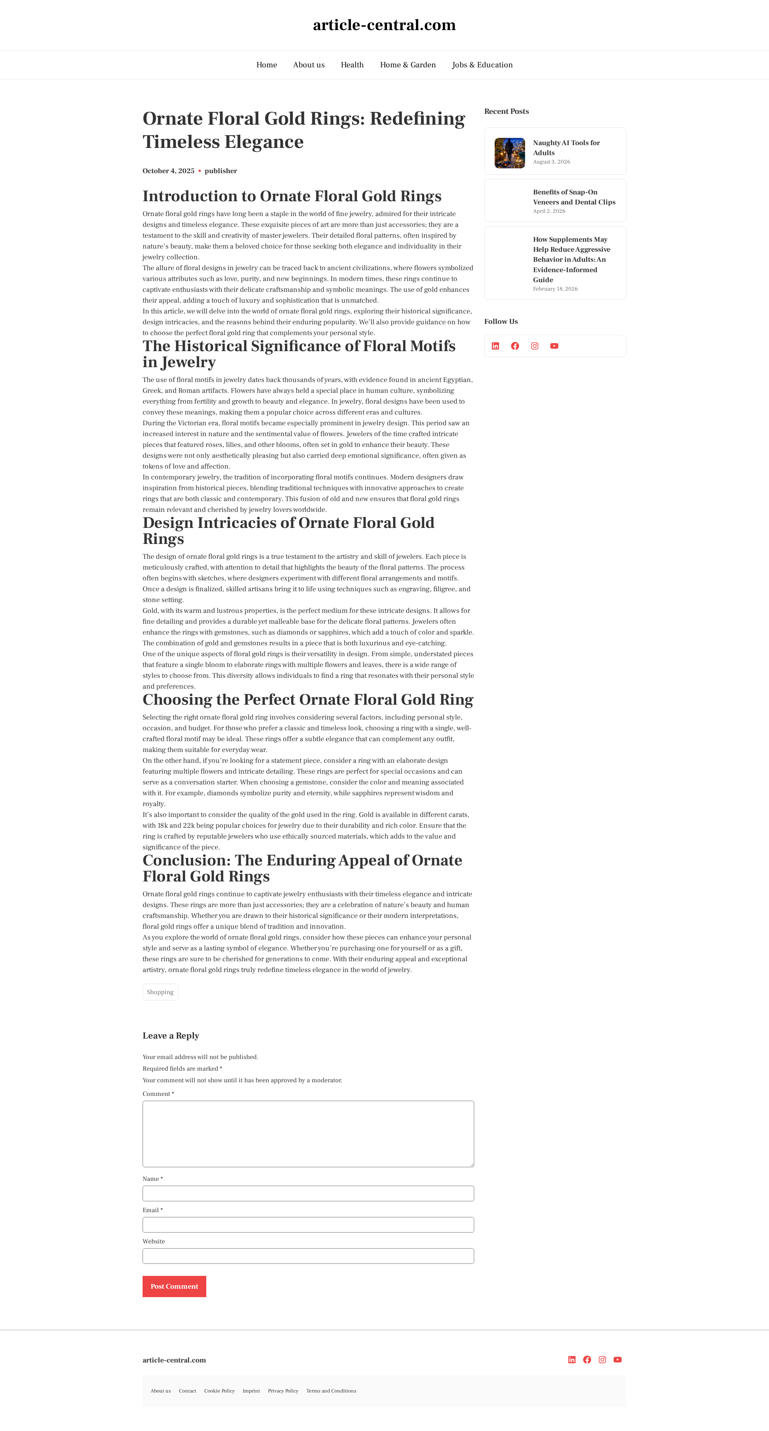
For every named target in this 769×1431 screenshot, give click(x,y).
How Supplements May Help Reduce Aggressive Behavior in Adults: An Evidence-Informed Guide (571, 260)
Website (154, 1241)
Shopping (160, 992)
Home (266, 65)
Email (153, 1210)
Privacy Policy (283, 1391)
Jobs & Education (482, 65)
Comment (158, 1094)
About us (309, 65)
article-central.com (174, 1360)
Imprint (251, 1391)
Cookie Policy (219, 1391)
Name (153, 1179)
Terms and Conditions (331, 1391)
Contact (187, 1391)
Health (352, 65)
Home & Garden (408, 65)
